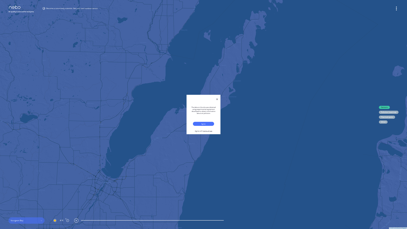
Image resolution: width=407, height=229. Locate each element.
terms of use (207, 131)
